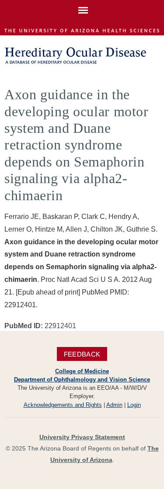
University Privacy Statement (82, 437)
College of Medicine (82, 371)
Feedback (82, 353)
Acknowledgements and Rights (63, 405)
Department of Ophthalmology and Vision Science (82, 379)
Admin (114, 405)
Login (134, 405)
